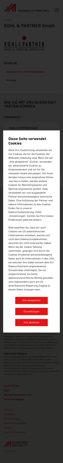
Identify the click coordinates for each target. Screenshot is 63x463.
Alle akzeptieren (31, 300)
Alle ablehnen (31, 323)
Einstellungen (31, 311)
